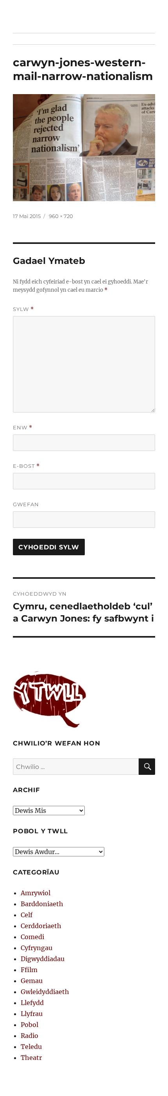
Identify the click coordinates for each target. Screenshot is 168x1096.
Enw (22, 427)
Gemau (32, 981)
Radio (29, 1036)
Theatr (31, 1057)
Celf (26, 915)
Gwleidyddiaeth (45, 992)
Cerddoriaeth (41, 926)
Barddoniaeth (42, 904)
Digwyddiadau (42, 959)
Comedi (32, 937)
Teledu (31, 1047)
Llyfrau (32, 1014)
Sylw (23, 309)
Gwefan (26, 504)
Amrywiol (35, 893)
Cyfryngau (36, 948)
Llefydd (32, 1003)
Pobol (29, 1025)
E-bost (26, 466)
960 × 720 (61, 216)
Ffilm (29, 970)
